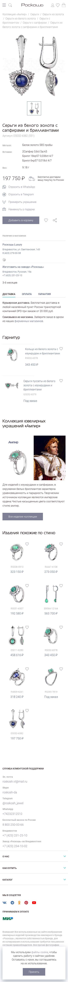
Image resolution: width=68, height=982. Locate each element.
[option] (34, 65)
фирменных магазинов (29, 321)
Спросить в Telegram (21, 194)
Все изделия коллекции (22, 516)
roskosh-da (9, 792)
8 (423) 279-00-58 (11, 253)
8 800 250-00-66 (13, 824)
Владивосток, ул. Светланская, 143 (21, 249)
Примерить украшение (22, 202)
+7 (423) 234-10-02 (14, 846)
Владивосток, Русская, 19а (16, 271)
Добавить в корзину (20, 220)
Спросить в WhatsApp (21, 186)
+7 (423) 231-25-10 (12, 275)
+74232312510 (12, 813)
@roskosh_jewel (12, 803)
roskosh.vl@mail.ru (14, 781)
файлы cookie (39, 952)
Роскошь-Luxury (12, 244)
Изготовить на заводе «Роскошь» (23, 266)
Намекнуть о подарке (21, 209)
